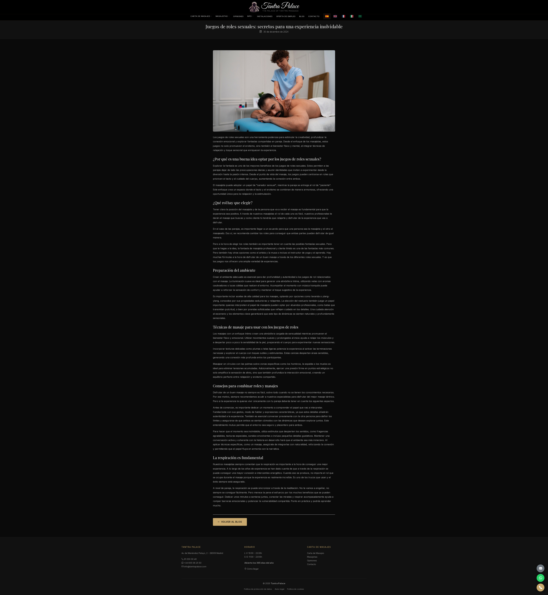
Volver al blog (231, 521)
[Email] (540, 568)
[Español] (327, 16)
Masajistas (222, 16)
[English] (335, 16)
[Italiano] (351, 16)
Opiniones (238, 16)
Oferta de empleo (286, 16)
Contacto (314, 16)
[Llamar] (540, 587)
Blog (302, 16)
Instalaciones (265, 16)
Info (249, 16)
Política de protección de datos (258, 589)
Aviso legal (279, 589)
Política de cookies (295, 589)
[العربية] (360, 16)
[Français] (343, 16)
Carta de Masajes (200, 16)
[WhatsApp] (540, 578)
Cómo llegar (252, 569)
